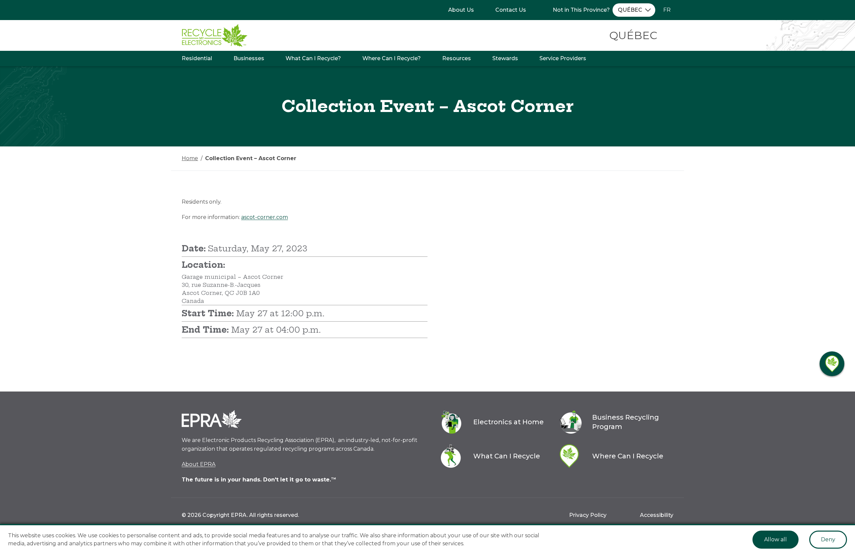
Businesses (248, 58)
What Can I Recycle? (313, 58)
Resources (456, 58)
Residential (197, 58)
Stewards (505, 58)
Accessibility (656, 515)
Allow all (775, 539)
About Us (461, 10)
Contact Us (510, 10)
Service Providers (562, 58)
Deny (828, 539)
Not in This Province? (581, 10)
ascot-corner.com (264, 217)
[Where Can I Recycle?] (832, 363)
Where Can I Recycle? (391, 58)
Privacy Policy (588, 515)
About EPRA (198, 464)
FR (667, 10)
